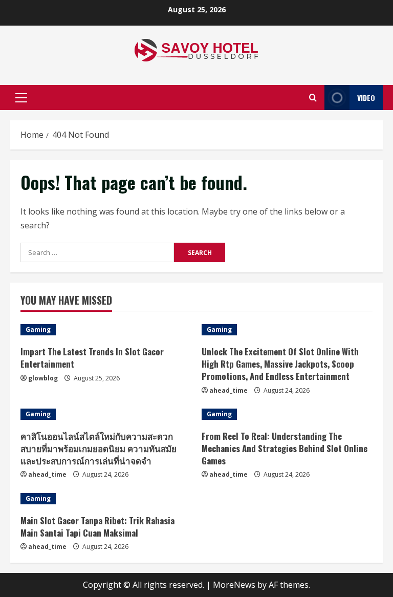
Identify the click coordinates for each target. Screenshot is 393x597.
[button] (21, 98)
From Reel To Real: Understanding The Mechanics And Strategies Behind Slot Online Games (284, 448)
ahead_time (228, 390)
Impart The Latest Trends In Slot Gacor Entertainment (92, 357)
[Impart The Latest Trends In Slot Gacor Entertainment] (105, 330)
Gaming (38, 329)
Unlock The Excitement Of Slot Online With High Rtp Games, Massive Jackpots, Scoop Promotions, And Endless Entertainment (280, 363)
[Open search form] (313, 98)
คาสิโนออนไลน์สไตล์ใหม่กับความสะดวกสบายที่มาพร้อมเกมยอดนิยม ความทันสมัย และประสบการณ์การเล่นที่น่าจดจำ (98, 448)
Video (366, 97)
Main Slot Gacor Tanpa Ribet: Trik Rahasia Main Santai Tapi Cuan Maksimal (97, 526)
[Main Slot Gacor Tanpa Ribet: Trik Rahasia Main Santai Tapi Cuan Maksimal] (105, 499)
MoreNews (234, 584)
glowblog (43, 378)
